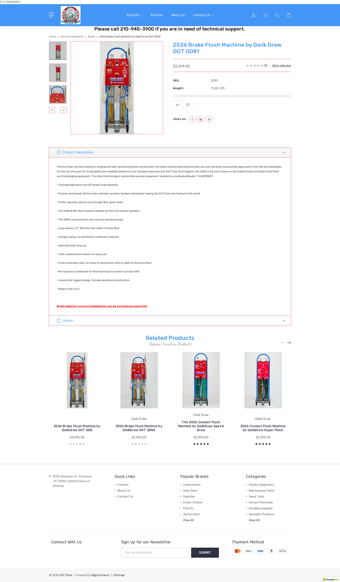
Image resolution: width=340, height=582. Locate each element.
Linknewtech (191, 484)
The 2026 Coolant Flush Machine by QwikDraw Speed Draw (201, 426)
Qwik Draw (190, 490)
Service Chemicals (261, 502)
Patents (157, 15)
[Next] (64, 110)
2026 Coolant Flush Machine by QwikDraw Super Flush (263, 428)
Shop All (133, 15)
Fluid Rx (188, 508)
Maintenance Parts (261, 490)
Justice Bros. (192, 514)
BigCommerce (101, 575)
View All (188, 520)
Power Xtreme (192, 502)
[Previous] (52, 110)
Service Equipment (261, 484)
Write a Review (281, 65)
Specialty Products (261, 514)
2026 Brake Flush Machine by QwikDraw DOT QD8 (77, 428)
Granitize (189, 496)
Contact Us (201, 15)
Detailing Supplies (261, 508)
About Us (178, 15)
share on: (179, 119)
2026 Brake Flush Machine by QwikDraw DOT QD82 (139, 428)
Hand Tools (256, 496)
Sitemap (119, 575)
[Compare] (265, 17)
